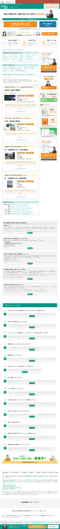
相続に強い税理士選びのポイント (8, 491)
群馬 (27, 206)
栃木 (25, 206)
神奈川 (13, 206)
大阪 (11, 209)
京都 (16, 209)
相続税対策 (47, 492)
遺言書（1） (5, 67)
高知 (31, 211)
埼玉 (17, 206)
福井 (29, 208)
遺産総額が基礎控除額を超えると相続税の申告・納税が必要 (33, 475)
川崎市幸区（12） (15, 58)
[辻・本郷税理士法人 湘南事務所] (21, 186)
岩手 (17, 204)
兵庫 (13, 209)
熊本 (18, 213)
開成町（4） (17, 56)
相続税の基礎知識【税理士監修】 (10, 485)
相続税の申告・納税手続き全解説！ (10, 486)
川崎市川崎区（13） (7, 58)
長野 (21, 208)
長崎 (16, 213)
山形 (25, 204)
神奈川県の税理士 (10, 49)
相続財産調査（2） (32, 67)
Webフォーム (25, 494)
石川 (26, 208)
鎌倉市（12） (22, 56)
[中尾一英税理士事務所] (21, 128)
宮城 (19, 204)
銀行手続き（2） (6, 70)
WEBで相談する (53, 526)
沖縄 (30, 213)
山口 (21, 211)
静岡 (13, 208)
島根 (13, 211)
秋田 (22, 204)
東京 (11, 206)
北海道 (11, 204)
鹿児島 (26, 213)
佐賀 (13, 213)
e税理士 (5, 49)
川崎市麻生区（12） (30, 56)
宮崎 (24, 213)
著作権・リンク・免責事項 (30, 522)
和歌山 (24, 209)
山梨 (31, 208)
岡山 (16, 211)
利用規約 (57, 522)
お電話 (21, 494)
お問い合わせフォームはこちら (49, 71)
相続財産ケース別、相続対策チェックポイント (12, 489)
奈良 (21, 209)
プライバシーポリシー (50, 522)
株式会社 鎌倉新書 (19, 522)
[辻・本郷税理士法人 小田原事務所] (21, 157)
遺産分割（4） (14, 67)
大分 (21, 213)
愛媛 (29, 211)
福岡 (11, 213)
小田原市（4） (11, 56)
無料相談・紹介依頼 (14, 7)
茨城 (22, 206)
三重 (27, 209)
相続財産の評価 (28, 476)
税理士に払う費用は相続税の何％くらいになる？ (13, 488)
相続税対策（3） (23, 70)
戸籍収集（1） (13, 70)
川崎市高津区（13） (23, 58)
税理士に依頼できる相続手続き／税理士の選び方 (13, 487)
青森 (14, 204)
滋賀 (18, 209)
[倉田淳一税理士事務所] (21, 99)
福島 (27, 204)
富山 (24, 208)
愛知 (11, 208)
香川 (26, 211)
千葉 (19, 206)
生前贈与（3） (21, 67)
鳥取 (11, 211)
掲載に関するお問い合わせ (41, 522)
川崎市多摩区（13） (31, 58)
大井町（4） (5, 56)
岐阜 (16, 208)
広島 (18, 211)
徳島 (24, 211)
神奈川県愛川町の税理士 (19, 49)
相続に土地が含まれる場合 (31, 480)
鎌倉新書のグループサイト (30, 502)
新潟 (18, 208)
